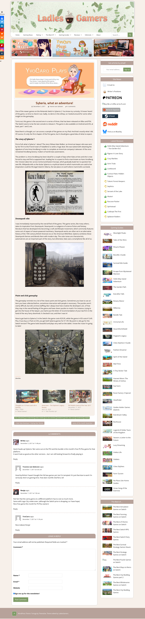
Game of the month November (82, 423)
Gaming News (28, 35)
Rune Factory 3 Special (122, 393)
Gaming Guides (64, 35)
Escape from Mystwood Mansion (122, 272)
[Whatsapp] (2, 42)
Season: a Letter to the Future (122, 438)
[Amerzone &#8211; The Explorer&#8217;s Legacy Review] (54, 396)
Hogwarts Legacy (119, 336)
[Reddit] (2, 34)
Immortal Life (118, 322)
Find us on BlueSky (115, 132)
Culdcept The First (114, 211)
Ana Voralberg (19, 418)
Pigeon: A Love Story (115, 153)
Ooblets (116, 459)
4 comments (71, 106)
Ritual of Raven (119, 247)
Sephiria (110, 186)
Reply (15, 459)
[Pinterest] (2, 30)
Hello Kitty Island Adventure (119, 280)
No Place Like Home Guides (121, 481)
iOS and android (50, 418)
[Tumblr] (2, 53)
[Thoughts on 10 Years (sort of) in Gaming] (27, 396)
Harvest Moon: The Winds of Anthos (120, 379)
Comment (18, 547)
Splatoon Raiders (113, 216)
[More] (2, 57)
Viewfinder (117, 400)
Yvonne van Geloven (56, 106)
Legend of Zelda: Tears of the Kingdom (122, 431)
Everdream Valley (120, 415)
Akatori (110, 196)
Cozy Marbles (112, 158)
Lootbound (111, 168)
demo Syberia (39, 418)
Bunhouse (117, 422)
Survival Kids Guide (120, 263)
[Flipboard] (2, 45)
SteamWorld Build (120, 329)
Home (17, 35)
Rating (38, 35)
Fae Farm (117, 386)
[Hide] (1, 61)
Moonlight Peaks (119, 233)
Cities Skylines (118, 466)
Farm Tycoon (118, 473)
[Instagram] (2, 49)
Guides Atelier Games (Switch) (121, 408)
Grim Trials (111, 163)
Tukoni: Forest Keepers (116, 181)
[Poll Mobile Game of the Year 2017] (80, 396)
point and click (70, 418)
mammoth (60, 418)
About (98, 35)
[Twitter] (2, 22)
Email (16, 582)
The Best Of (50, 35)
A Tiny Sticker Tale (120, 371)
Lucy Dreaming (119, 445)
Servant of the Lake (114, 191)
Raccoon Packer (113, 201)
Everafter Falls (118, 294)
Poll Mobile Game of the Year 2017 (79, 405)
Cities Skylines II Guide (121, 343)
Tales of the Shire (120, 240)
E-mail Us (111, 85)
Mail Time (117, 364)
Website (16, 588)
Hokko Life (117, 452)
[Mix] (2, 38)
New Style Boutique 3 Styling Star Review (29, 423)
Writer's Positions (114, 91)
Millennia (116, 308)
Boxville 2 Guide (119, 255)
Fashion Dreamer (120, 350)
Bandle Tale (117, 315)
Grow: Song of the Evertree (120, 489)
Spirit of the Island (120, 357)
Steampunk (79, 418)
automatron (30, 418)
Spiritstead (111, 206)
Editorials (88, 35)
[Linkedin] (2, 26)
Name (16, 575)
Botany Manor (118, 301)
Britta (23, 441)
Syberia (86, 418)
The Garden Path (119, 287)
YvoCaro (26, 516)
